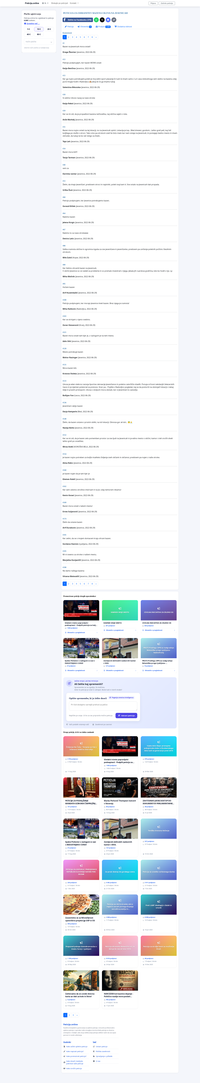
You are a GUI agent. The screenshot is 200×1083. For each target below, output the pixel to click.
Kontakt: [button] (73, 3)
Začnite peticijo (167, 3)
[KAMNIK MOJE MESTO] (120, 616)
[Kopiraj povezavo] (113, 19)
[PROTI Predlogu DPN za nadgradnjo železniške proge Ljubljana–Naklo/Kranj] (159, 655)
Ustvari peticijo (128, 715)
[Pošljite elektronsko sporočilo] (108, 19)
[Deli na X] (102, 19)
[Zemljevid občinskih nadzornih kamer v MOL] (120, 655)
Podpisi (104, 26)
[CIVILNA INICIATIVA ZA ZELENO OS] (159, 616)
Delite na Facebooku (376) (79, 20)
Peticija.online (32, 3)
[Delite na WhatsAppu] (96, 19)
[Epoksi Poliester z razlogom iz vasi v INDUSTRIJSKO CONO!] (81, 655)
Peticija (70, 26)
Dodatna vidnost (124, 26)
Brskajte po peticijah (59, 3)
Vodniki (67, 1042)
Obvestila (85, 26)
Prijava (153, 3)
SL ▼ (46, 3)
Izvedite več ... (33, 23)
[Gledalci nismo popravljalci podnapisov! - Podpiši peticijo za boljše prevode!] (81, 617)
